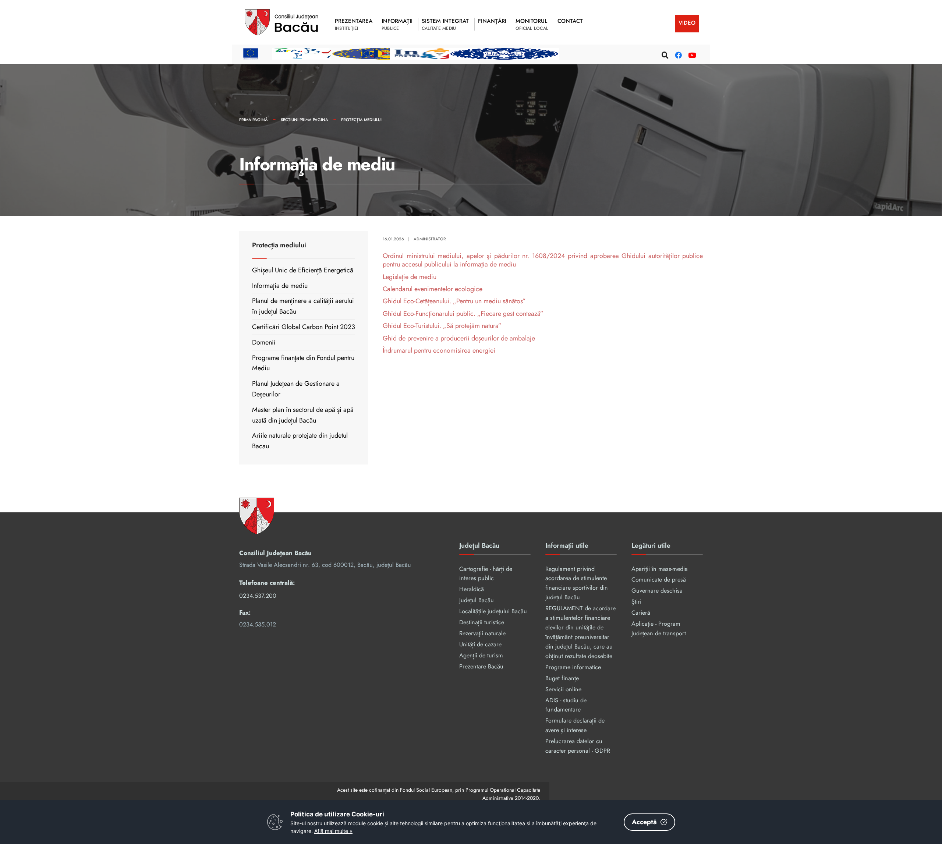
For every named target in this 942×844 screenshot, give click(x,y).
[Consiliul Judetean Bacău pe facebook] (677, 53)
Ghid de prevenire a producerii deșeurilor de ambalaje (459, 338)
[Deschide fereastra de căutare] (664, 53)
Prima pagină (253, 120)
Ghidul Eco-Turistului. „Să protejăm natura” (442, 326)
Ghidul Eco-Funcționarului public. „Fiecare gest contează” (463, 313)
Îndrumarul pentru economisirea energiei (439, 350)
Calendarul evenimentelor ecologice (432, 289)
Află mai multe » (333, 831)
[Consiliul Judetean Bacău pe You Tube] (690, 53)
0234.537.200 (257, 595)
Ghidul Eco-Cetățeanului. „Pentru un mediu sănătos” (454, 301)
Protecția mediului (361, 120)
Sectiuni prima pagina (304, 120)
